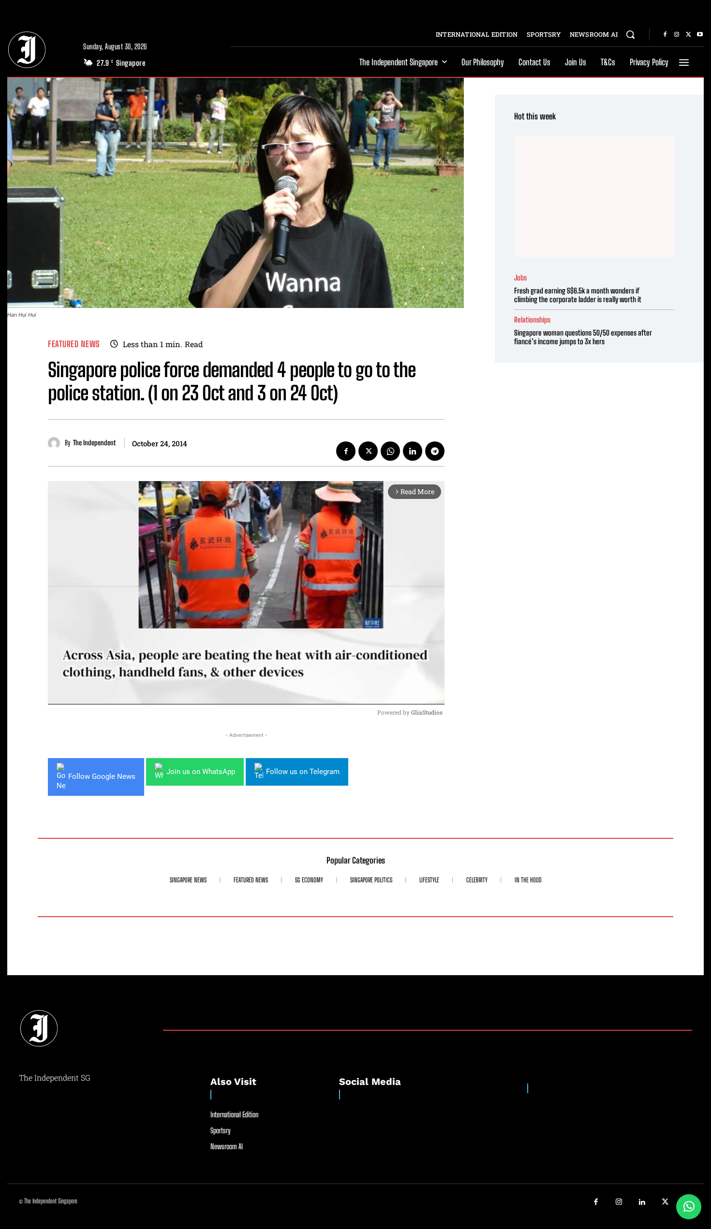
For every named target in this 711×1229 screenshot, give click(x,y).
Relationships (532, 319)
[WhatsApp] (390, 451)
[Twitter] (688, 35)
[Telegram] (434, 451)
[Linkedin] (412, 451)
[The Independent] (56, 443)
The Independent (94, 443)
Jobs (520, 277)
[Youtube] (700, 35)
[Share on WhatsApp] (688, 1206)
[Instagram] (676, 35)
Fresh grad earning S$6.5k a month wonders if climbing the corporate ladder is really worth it (577, 295)
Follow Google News (101, 776)
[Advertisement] (594, 196)
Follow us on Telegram (303, 771)
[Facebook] (665, 35)
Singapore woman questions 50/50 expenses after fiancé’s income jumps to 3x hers (583, 337)
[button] (630, 34)
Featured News (74, 344)
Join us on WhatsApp (200, 771)
